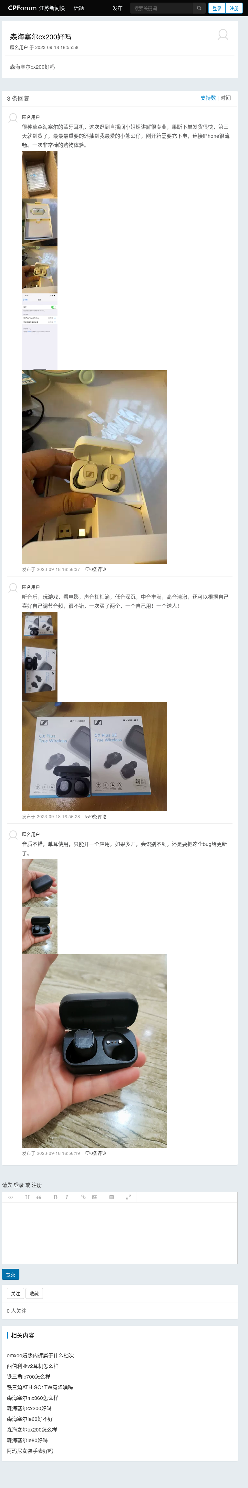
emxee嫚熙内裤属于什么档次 (40, 1355)
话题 (79, 8)
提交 (10, 1274)
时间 (226, 97)
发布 (117, 8)
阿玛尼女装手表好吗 (30, 1450)
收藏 (34, 1293)
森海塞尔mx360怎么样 (32, 1397)
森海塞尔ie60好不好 (30, 1418)
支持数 (208, 97)
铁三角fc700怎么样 (28, 1376)
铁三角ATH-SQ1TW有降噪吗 (40, 1387)
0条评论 (98, 569)
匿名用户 (19, 47)
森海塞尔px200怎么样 (32, 1429)
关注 (15, 1293)
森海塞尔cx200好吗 (29, 1408)
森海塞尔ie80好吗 (27, 1440)
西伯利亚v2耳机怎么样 (33, 1366)
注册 (234, 8)
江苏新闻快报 (51, 8)
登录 (217, 8)
